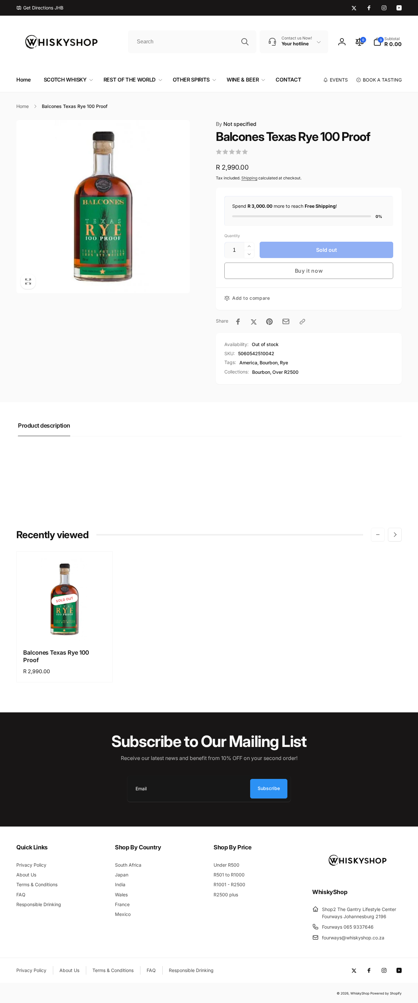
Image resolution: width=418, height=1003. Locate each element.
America (248, 362)
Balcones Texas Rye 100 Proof (56, 656)
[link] (39, 7)
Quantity (232, 236)
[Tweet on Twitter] (253, 321)
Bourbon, (261, 372)
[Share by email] (286, 321)
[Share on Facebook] (238, 321)
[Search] (244, 41)
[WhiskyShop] (357, 874)
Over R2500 (285, 372)
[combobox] (192, 41)
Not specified (236, 124)
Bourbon (269, 362)
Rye (284, 362)
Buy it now (309, 270)
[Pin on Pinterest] (269, 321)
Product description (44, 425)
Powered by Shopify (386, 993)
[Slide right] (395, 534)
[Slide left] (378, 534)
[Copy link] (302, 321)
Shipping (249, 177)
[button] (387, 42)
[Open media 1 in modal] (103, 206)
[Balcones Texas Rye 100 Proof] (65, 628)
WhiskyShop (359, 993)
